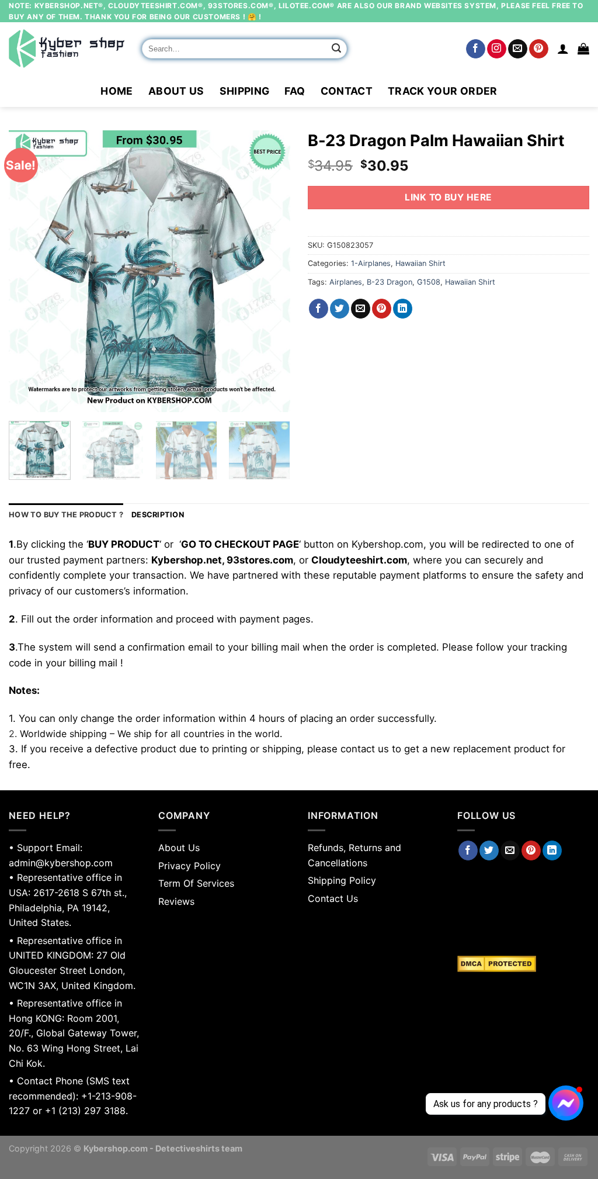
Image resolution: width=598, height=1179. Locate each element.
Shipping (245, 91)
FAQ (294, 91)
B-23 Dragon (389, 282)
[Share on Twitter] (339, 309)
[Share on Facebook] (318, 309)
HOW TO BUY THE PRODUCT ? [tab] (66, 514)
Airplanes (345, 282)
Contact (347, 91)
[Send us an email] (517, 49)
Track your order (443, 91)
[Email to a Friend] (360, 309)
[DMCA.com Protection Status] (523, 964)
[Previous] (29, 271)
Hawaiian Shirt (420, 263)
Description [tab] (157, 514)
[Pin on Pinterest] (381, 309)
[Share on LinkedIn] (402, 309)
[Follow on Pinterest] (538, 49)
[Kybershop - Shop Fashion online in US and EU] (66, 48)
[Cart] (583, 48)
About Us (176, 91)
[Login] (563, 48)
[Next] (269, 271)
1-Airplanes (371, 263)
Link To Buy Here (448, 197)
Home (116, 91)
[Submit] (336, 49)
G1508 (428, 282)
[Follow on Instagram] (496, 49)
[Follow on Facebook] (475, 49)
